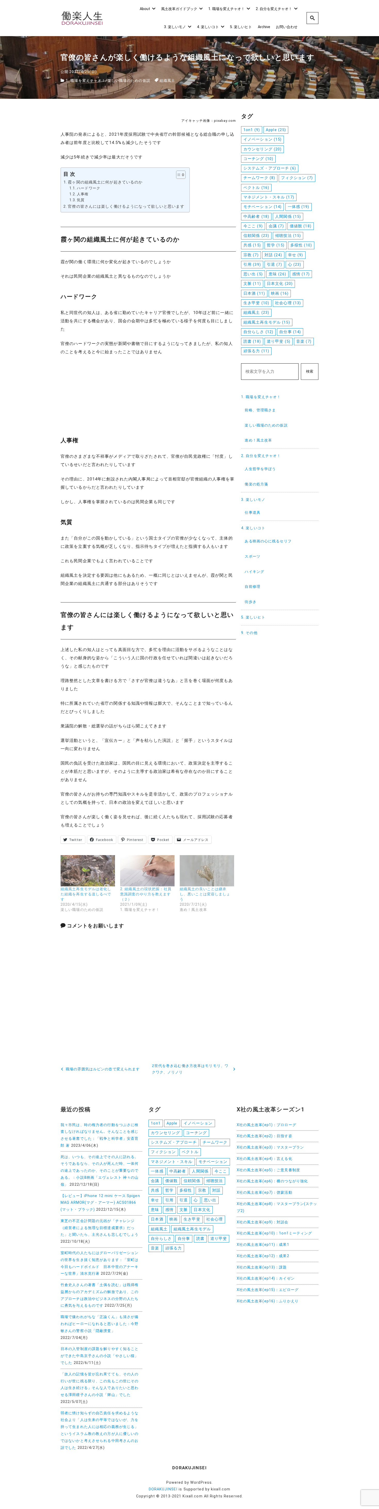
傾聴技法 (288, 235)
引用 (252, 264)
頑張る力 (256, 351)
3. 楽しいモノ (175, 27)
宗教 (251, 255)
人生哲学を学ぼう (260, 469)
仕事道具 (252, 512)
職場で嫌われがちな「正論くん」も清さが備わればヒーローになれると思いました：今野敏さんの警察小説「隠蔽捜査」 (99, 1324)
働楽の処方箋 (256, 484)
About (145, 9)
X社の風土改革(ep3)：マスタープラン (270, 1147)
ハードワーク (88, 188)
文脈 (252, 283)
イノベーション (262, 139)
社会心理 (288, 303)
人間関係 (288, 216)
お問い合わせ (287, 27)
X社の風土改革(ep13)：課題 (262, 1267)
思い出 (253, 274)
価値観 (300, 226)
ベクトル (256, 187)
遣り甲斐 (278, 341)
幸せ (295, 255)
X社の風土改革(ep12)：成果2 (263, 1256)
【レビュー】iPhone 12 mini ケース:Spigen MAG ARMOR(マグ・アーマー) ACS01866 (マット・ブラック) (100, 1203)
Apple (276, 129)
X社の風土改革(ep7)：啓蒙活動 (264, 1192)
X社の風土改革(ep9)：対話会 (263, 1222)
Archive (264, 27)
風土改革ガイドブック (179, 9)
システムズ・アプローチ (269, 168)
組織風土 (167, 80)
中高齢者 (256, 216)
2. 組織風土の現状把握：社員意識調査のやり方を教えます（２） (145, 894)
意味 (277, 274)
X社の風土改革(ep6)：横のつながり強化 (272, 1181)
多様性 (301, 245)
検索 (309, 371)
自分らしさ (258, 332)
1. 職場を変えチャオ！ (226, 9)
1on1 (251, 129)
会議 (276, 226)
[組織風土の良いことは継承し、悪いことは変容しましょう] (207, 870)
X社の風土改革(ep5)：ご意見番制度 (268, 1170)
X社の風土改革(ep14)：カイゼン (266, 1278)
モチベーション (262, 206)
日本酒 (254, 293)
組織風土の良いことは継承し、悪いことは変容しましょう (205, 894)
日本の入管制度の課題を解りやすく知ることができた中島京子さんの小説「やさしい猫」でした (99, 1356)
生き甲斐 (256, 303)
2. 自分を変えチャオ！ (274, 9)
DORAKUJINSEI (163, 1489)
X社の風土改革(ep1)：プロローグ (266, 1125)
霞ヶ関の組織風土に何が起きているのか (105, 182)
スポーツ (252, 556)
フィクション (297, 177)
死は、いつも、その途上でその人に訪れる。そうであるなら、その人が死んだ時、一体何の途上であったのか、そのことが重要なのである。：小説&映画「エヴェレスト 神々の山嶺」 (100, 1171)
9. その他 (249, 633)
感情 (301, 274)
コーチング (258, 158)
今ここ (253, 226)
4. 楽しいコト (208, 27)
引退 (274, 264)
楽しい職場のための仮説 (129, 80)
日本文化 (280, 283)
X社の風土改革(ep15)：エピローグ (268, 1290)
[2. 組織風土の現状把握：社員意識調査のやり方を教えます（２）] (147, 870)
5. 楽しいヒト (241, 27)
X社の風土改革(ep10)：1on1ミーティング (274, 1233)
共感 (252, 245)
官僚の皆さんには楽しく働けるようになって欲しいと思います (126, 206)
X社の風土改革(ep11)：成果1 (263, 1244)
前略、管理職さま (260, 410)
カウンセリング (262, 149)
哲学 (275, 245)
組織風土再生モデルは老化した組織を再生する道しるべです (86, 894)
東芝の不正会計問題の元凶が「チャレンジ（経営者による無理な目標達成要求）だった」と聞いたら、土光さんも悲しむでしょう (99, 1228)
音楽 (303, 341)
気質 (81, 200)
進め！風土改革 (258, 440)
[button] (178, 174)
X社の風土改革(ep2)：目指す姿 (264, 1136)
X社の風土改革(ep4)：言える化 (264, 1159)
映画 (280, 293)
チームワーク (259, 177)
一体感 (298, 206)
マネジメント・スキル (268, 197)
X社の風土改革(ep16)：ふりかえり (268, 1301)
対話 (273, 255)
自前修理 (252, 586)
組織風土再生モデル (266, 322)
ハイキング (254, 571)
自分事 (290, 332)
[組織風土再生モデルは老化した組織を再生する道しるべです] (88, 870)
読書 (252, 341)
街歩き (250, 602)
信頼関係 (256, 235)
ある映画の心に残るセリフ (268, 541)
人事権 (82, 194)
